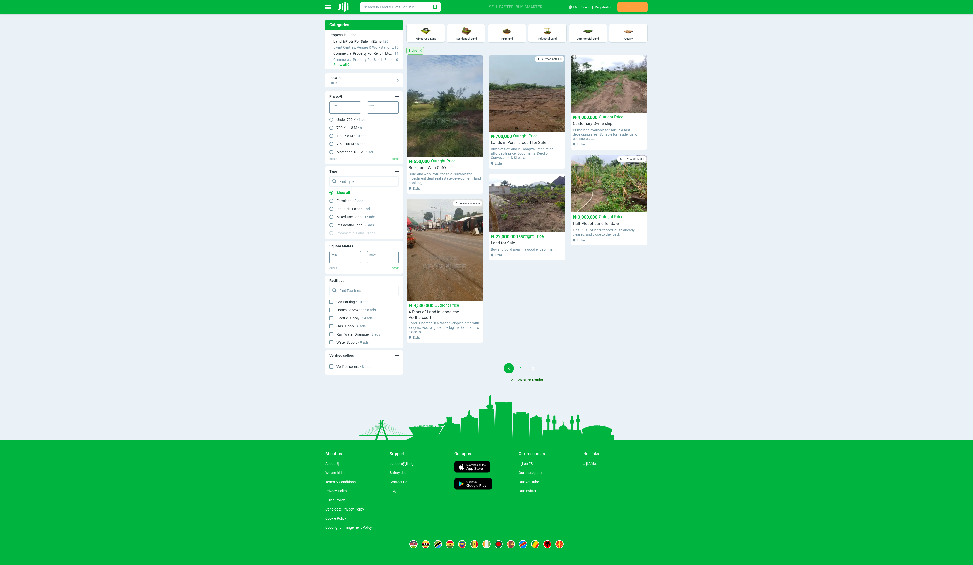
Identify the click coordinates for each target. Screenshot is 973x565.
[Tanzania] (438, 544)
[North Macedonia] (559, 544)
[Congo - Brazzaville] (535, 544)
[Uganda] (426, 544)
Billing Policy (335, 500)
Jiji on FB (526, 464)
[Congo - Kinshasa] (523, 544)
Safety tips (398, 473)
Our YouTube (529, 482)
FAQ (393, 491)
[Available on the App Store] (472, 467)
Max (372, 105)
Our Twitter (527, 491)
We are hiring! (336, 473)
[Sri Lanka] (511, 544)
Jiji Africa (590, 464)
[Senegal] (474, 544)
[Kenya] (413, 544)
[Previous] (509, 368)
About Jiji (332, 464)
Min (334, 105)
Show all (343, 192)
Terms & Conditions (340, 482)
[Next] (545, 368)
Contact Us (398, 482)
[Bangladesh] (499, 544)
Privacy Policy (336, 491)
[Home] (344, 7)
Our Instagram (530, 473)
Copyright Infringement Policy (348, 527)
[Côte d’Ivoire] (486, 544)
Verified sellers (353, 366)
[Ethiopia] (462, 544)
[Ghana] (450, 544)
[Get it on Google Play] (473, 484)
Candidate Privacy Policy (344, 509)
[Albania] (547, 544)
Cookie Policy (335, 518)
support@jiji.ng (402, 464)
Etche (413, 50)
